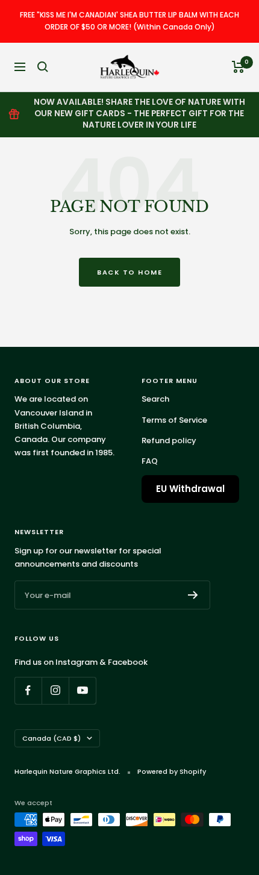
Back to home (129, 272)
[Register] (193, 595)
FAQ (150, 461)
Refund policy (169, 440)
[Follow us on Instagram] (55, 690)
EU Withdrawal (190, 488)
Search (155, 399)
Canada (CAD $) (51, 738)
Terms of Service (174, 420)
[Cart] (238, 67)
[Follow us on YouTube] (82, 690)
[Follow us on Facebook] (28, 690)
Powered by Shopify (171, 771)
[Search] (42, 66)
